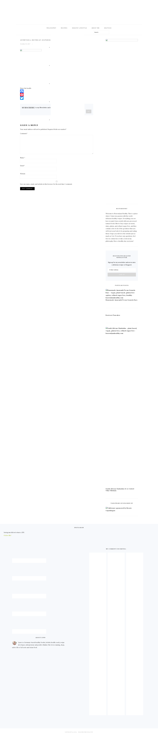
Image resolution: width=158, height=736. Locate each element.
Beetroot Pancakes (113, 315)
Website (22, 174)
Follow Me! (7, 535)
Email (22, 166)
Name (22, 158)
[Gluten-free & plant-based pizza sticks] (135, 713)
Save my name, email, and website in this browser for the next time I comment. (46, 184)
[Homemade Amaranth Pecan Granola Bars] (122, 298)
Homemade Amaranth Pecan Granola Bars (121, 300)
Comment (24, 133)
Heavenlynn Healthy (79, 12)
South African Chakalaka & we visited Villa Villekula (120, 490)
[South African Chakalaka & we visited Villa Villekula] (122, 333)
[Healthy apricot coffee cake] (98, 713)
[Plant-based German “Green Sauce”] (116, 713)
